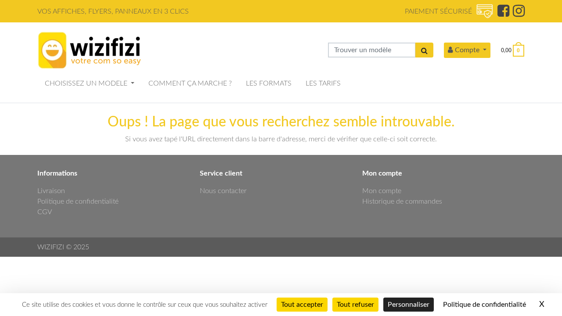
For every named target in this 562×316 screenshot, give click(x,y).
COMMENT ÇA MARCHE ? (190, 83)
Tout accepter (302, 304)
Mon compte (381, 190)
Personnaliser (408, 304)
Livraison (51, 190)
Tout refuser (355, 304)
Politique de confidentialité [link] (484, 304)
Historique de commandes (402, 201)
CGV (44, 211)
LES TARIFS (323, 83)
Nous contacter (223, 190)
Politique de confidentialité (78, 201)
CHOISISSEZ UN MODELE (87, 83)
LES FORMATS (269, 83)
